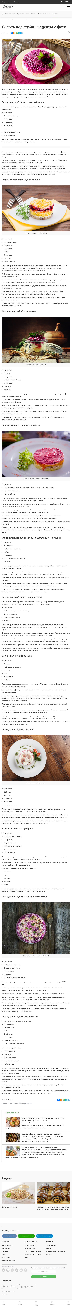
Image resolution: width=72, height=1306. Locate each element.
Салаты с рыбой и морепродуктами (22, 1103)
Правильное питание (44, 14)
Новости (33, 14)
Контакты (49, 1254)
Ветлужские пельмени (9, 1207)
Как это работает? (7, 1245)
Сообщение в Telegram (45, 1236)
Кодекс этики (6, 1257)
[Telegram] (22, 33)
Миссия (4, 1254)
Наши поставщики (29, 1248)
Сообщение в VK (10, 1236)
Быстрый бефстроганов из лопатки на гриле (41, 1134)
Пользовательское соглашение (55, 1251)
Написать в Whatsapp (27, 1236)
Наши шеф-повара (29, 1245)
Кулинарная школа (23, 14)
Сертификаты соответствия (32, 1254)
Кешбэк (48, 1248)
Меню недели (6, 1248)
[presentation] (5, 14)
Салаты (10, 1103)
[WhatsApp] (17, 33)
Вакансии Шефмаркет (8, 1260)
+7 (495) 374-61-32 (65, 1)
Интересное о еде (10, 14)
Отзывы (26, 1257)
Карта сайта (4, 1294)
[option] (18, 1196)
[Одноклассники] (14, 33)
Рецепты (54, 14)
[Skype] (19, 33)
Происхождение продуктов (32, 1251)
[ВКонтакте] (11, 33)
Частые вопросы (51, 1245)
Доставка (5, 1251)
